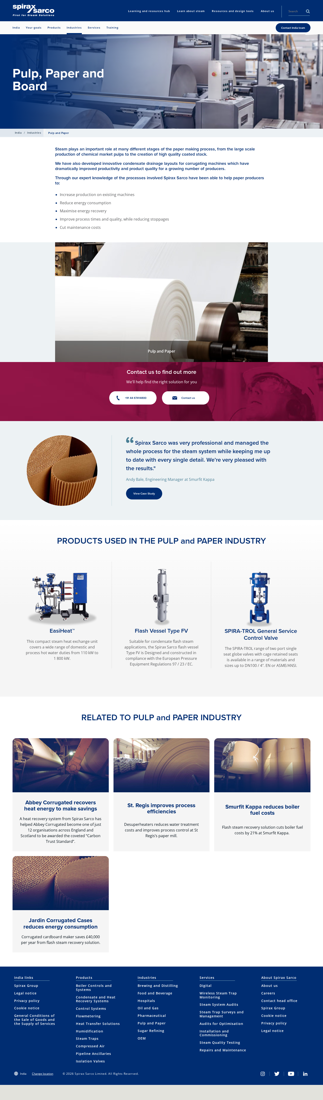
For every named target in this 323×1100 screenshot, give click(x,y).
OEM (142, 1038)
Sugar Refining (151, 1030)
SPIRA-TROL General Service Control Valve (261, 634)
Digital (206, 985)
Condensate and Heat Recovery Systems (96, 999)
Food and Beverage (155, 993)
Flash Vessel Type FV (161, 631)
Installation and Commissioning (214, 1033)
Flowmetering (88, 1016)
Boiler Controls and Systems (94, 987)
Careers (268, 993)
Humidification (89, 1031)
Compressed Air (90, 1046)
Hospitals (146, 1000)
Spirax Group (26, 985)
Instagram (262, 1074)
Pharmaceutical (152, 1015)
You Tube (291, 1074)
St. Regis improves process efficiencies (161, 808)
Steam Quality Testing (220, 1042)
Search (308, 11)
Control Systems (91, 1008)
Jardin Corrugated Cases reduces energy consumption (60, 923)
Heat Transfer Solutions (98, 1023)
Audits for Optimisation (221, 1023)
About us (269, 985)
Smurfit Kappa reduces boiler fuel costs (262, 809)
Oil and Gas (148, 1008)
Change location (42, 1074)
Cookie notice (26, 1008)
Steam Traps (87, 1038)
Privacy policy (27, 1000)
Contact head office (279, 1000)
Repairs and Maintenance (223, 1050)
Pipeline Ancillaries (93, 1053)
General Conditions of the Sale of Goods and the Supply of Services (34, 1019)
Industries (34, 133)
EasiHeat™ (62, 631)
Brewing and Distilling (158, 985)
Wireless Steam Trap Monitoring (218, 995)
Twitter (276, 1074)
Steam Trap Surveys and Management (222, 1014)
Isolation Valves (90, 1061)
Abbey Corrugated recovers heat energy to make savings (60, 805)
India (18, 133)
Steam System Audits (219, 1004)
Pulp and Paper (152, 1023)
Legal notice (25, 993)
